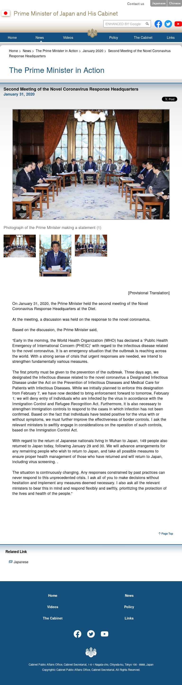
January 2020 (93, 50)
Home (13, 50)
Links (129, 618)
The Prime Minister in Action (57, 50)
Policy (129, 606)
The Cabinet (53, 618)
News (27, 50)
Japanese (21, 561)
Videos (52, 606)
